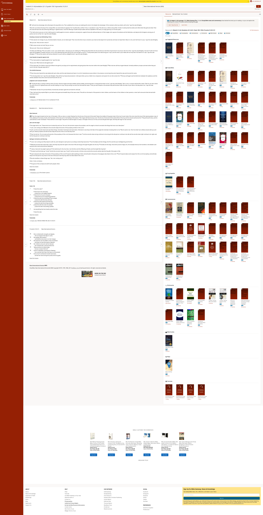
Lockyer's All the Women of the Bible (223, 302)
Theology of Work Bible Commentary (191, 254)
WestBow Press (108, 505)
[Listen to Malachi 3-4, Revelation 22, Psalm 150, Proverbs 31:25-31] (42, 14)
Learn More (184, 25)
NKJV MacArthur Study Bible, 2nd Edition (169, 145)
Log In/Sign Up (256, 1)
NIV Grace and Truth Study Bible (169, 55)
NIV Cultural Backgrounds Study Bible (169, 105)
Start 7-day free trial (173, 25)
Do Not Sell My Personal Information (75, 505)
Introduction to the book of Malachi (169, 397)
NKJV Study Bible (202, 144)
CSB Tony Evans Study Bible (169, 83)
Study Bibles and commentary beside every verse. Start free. (137, 1)
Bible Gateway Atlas (168, 372)
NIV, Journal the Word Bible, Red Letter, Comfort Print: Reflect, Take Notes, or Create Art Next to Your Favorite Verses (169, 444)
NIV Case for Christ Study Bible (245, 83)
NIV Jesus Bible (201, 103)
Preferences (146, 509)
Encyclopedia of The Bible (169, 189)
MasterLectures (108, 509)
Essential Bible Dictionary (201, 301)
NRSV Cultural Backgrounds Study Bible (234, 145)
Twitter (145, 499)
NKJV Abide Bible (191, 123)
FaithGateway (107, 492)
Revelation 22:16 (35, 172)
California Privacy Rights (71, 503)
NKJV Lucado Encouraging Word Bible (245, 125)
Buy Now (93, 455)
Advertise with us (69, 497)
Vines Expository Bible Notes (169, 164)
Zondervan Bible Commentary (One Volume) (224, 255)
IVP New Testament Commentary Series (191, 236)
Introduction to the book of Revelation (180, 397)
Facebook (145, 492)
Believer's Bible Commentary (190, 215)
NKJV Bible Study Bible (169, 348)
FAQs (66, 492)
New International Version (37, 265)
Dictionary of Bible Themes (169, 301)
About (27, 492)
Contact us (67, 499)
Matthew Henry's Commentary (202, 236)
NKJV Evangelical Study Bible (234, 124)
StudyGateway (107, 493)
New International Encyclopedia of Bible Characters (180, 190)
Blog (26, 501)
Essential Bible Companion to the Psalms (213, 216)
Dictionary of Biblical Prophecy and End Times (180, 302)
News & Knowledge (30, 493)
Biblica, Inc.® (76, 268)
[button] (255, 1)
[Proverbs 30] (26, 244)
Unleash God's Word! (100, 275)
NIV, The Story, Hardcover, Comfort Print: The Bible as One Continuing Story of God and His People (116, 444)
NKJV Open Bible (169, 321)
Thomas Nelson (108, 503)
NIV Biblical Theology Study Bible (233, 84)
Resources (168, 14)
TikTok (144, 497)
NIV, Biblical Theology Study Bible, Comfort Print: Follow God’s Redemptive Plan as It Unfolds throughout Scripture (98, 444)
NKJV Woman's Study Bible (223, 145)
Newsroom (28, 503)
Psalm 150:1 (34, 220)
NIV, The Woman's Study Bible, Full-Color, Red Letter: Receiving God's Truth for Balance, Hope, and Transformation (134, 444)
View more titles (143, 460)
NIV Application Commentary (223, 236)
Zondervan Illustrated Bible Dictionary (223, 56)
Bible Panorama (201, 214)
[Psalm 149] (26, 202)
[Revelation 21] (26, 141)
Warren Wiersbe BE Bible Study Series (213, 254)
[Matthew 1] (162, 61)
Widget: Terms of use (70, 511)
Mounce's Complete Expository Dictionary (232, 302)
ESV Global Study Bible (180, 83)
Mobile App (28, 497)
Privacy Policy (221, 503)
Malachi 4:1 (34, 100)
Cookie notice (68, 507)
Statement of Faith (30, 495)
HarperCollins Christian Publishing (113, 497)
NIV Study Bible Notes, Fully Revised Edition (179, 56)
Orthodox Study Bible (244, 145)
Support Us (28, 505)
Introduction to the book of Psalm (191, 397)
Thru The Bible (201, 253)
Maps (168, 356)
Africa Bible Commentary (168, 215)
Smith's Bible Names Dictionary (180, 322)
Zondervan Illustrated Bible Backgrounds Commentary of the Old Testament (202, 57)
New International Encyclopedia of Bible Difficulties (191, 190)
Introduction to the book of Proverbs (202, 397)
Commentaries (171, 199)
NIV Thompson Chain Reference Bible (169, 125)
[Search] (258, 6)
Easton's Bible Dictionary (190, 301)
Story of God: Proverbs (179, 254)
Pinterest (145, 495)
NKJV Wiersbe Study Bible (212, 145)
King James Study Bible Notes (202, 83)
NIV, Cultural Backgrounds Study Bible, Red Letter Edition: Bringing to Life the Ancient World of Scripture (187, 444)
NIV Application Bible (190, 55)
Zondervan (107, 507)
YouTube (145, 501)
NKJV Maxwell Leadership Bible (180, 145)
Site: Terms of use (69, 509)
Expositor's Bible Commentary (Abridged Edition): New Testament (234, 216)
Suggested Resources (173, 39)
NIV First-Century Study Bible (180, 104)
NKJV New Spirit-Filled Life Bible (191, 145)
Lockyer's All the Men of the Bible (212, 301)
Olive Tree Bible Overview (169, 254)
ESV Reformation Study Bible (191, 83)
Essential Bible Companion (223, 215)
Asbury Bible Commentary (179, 215)
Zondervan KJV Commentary (168, 276)
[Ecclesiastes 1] (162, 244)
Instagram (146, 493)
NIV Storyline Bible (224, 103)
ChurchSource (107, 495)
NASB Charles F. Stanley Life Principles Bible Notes (212, 84)
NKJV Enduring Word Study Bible (224, 124)
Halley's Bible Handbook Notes (169, 236)
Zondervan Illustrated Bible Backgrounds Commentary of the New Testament (213, 57)
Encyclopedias (171, 173)
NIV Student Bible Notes (234, 104)
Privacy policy (68, 501)
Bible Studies (170, 332)
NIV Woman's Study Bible (179, 124)
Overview (169, 381)
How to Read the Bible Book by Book (180, 236)
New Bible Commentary (212, 236)
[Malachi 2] (26, 61)
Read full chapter (34, 166)
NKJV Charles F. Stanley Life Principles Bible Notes (201, 125)
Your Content (184, 14)
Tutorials (67, 493)
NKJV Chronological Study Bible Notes (213, 124)
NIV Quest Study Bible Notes (212, 104)
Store (26, 499)
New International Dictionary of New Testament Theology (245, 302)
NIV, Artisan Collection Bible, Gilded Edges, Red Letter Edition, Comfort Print (151, 443)
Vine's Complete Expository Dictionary (190, 323)
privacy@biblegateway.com (237, 503)
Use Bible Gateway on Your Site (73, 495)
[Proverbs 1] (162, 202)
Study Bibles (170, 68)
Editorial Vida (107, 501)
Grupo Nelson (107, 499)
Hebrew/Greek (176, 14)
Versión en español (148, 507)
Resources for (190, 30)
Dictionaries (170, 285)
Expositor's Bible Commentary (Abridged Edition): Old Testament (245, 216)
